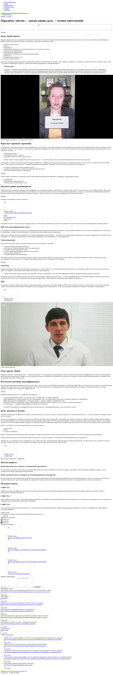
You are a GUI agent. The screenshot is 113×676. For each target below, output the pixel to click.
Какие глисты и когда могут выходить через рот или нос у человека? (21, 604)
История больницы (10, 2)
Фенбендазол (8, 300)
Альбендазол (8, 455)
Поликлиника (8, 5)
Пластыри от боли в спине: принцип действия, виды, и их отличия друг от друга (25, 592)
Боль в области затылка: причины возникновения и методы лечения (24, 646)
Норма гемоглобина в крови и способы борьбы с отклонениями (27, 561)
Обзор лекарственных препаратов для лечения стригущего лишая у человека (24, 617)
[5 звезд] (29, 514)
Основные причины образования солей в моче (18, 665)
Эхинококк (4, 598)
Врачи (6, 4)
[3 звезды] (16, 514)
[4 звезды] (23, 514)
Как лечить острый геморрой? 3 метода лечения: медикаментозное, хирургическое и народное (32, 639)
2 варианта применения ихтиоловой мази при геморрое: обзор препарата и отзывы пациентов (32, 652)
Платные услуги (9, 7)
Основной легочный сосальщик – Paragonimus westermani (18, 623)
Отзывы (6, 8)
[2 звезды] (10, 514)
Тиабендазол (4, 630)
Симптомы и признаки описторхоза (18, 573)
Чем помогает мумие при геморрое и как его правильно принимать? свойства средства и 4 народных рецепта (37, 658)
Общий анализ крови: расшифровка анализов (18, 212)
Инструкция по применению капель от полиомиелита (17, 611)
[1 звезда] (4, 514)
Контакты (7, 10)
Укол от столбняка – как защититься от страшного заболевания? (27, 549)
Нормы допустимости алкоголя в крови (20, 538)
